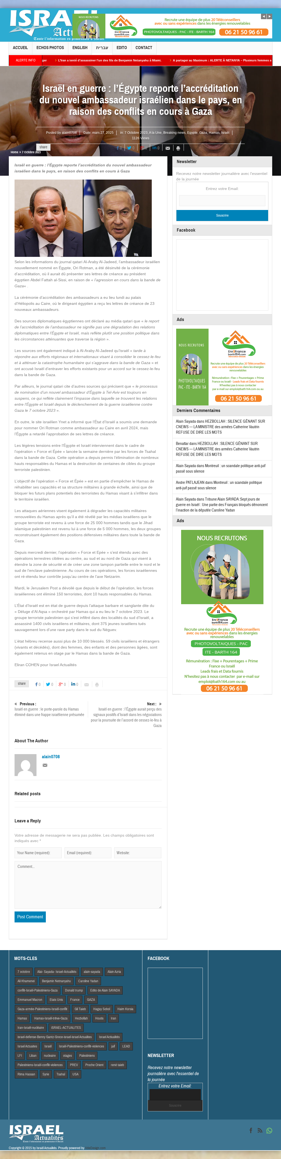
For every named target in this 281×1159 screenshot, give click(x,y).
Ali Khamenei (26, 981)
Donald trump (74, 990)
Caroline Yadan (88, 981)
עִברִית (102, 47)
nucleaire (50, 1055)
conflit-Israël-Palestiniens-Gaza (38, 990)
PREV (74, 1065)
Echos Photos (50, 47)
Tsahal (61, 1074)
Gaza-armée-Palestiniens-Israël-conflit (42, 1009)
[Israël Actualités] (57, 25)
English (80, 47)
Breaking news (174, 133)
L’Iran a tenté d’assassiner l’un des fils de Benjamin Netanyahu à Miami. (76, 60)
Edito (122, 47)
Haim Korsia (125, 1009)
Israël (225, 133)
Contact (144, 47)
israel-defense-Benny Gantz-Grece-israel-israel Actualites (55, 1037)
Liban (32, 1055)
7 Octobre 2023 (136, 133)
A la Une (155, 133)
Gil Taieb (80, 1009)
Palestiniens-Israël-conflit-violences (40, 1065)
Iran (113, 1018)
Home (14, 152)
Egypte (192, 133)
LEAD (126, 1046)
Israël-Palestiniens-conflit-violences (81, 1046)
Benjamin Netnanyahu (56, 981)
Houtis (99, 1018)
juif (113, 1046)
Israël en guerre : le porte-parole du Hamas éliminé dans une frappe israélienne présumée (49, 709)
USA (75, 1074)
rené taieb (117, 1065)
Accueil (20, 47)
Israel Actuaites (27, 1046)
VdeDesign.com (95, 1148)
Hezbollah (81, 1018)
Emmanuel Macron (30, 1000)
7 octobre (24, 972)
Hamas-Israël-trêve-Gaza (51, 1018)
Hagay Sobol (101, 1009)
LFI (20, 1055)
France (75, 1000)
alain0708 (69, 133)
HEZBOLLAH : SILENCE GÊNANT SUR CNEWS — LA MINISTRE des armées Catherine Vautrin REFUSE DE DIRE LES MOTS (220, 427)
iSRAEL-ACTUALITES (66, 1028)
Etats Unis (56, 1000)
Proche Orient (94, 1065)
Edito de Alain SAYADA (105, 990)
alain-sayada (92, 972)
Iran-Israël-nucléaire (31, 1028)
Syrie (46, 1074)
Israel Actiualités (109, 1037)
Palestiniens (87, 1055)
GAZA (91, 1000)
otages (67, 1055)
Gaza (203, 133)
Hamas (214, 133)
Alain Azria (114, 972)
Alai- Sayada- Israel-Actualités (56, 972)
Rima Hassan (26, 1074)
